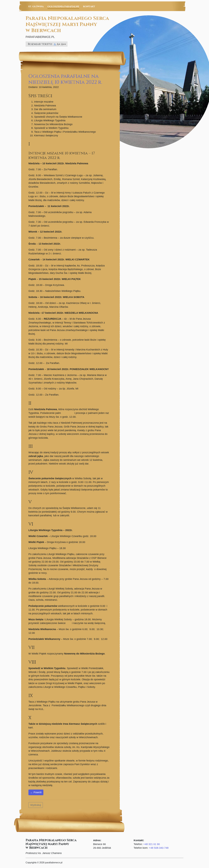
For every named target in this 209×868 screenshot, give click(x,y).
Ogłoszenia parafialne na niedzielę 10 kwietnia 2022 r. (65, 79)
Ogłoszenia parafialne (63, 6)
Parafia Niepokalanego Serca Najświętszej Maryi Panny (67, 24)
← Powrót (36, 792)
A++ (63, 44)
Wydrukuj (35, 805)
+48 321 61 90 (151, 844)
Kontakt (89, 6)
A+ (58, 44)
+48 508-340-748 (158, 847)
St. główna (36, 6)
